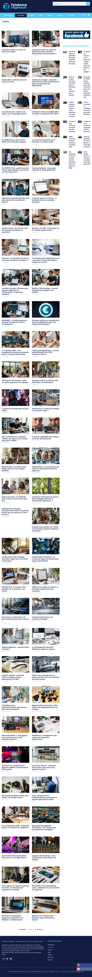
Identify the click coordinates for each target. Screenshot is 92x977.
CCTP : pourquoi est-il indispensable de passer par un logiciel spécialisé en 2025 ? (44, 797)
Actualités (20, 15)
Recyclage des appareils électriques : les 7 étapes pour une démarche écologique (44, 828)
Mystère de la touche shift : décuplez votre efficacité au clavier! (43, 918)
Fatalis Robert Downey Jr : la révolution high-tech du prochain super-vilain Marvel (45, 559)
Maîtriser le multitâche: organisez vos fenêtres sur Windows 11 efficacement (12, 918)
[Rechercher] (88, 4)
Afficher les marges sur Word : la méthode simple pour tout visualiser (45, 589)
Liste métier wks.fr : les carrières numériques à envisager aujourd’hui (88, 158)
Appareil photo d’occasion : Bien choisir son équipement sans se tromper (45, 707)
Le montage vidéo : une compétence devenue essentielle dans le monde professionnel (15, 352)
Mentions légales (54, 971)
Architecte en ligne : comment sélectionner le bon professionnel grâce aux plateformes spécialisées (45, 83)
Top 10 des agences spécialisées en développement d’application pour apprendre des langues (74, 58)
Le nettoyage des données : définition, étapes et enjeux (43, 648)
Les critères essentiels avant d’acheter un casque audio (43, 141)
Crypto (31, 15)
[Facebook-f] (82, 15)
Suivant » (40, 929)
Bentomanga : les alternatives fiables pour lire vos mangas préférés (14, 469)
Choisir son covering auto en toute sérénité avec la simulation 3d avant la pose (45, 677)
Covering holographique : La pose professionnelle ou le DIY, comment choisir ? (45, 352)
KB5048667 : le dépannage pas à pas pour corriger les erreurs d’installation (14, 322)
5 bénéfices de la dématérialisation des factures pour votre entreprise (14, 707)
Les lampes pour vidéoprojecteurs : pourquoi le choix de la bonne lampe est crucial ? (45, 260)
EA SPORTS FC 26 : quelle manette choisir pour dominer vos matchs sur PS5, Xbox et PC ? (15, 170)
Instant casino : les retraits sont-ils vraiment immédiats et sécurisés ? (15, 230)
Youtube (71, 15)
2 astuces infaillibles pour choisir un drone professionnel (45, 438)
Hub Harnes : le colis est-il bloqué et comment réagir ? (45, 409)
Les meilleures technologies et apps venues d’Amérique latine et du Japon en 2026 (73, 160)
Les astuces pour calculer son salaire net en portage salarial (14, 113)
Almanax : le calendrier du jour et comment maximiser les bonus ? (15, 259)
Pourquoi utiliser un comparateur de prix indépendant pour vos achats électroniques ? (45, 322)
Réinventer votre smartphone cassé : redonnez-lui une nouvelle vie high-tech (45, 888)
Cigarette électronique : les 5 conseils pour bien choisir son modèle (44, 858)
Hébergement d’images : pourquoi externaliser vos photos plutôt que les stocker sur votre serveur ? (15, 512)
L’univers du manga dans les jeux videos (15, 409)
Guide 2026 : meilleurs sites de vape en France (14, 81)
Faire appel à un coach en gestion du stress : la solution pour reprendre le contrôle (15, 888)
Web (40, 15)
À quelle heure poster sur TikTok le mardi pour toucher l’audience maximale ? (45, 529)
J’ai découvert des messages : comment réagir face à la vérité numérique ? (14, 559)
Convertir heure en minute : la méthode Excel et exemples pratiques (44, 200)
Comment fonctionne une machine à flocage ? (42, 618)
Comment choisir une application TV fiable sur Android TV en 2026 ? (45, 113)
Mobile (50, 15)
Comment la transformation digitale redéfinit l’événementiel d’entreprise (15, 767)
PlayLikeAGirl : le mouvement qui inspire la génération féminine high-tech (45, 469)
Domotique (8, 15)
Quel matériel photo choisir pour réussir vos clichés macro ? (15, 796)
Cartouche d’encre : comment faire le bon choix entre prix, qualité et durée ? (44, 767)
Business (60, 15)
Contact (45, 971)
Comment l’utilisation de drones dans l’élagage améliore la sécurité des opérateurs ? (45, 499)
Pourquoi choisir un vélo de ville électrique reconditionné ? (45, 381)
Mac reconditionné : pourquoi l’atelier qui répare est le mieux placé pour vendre (15, 439)
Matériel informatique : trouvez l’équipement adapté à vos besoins (45, 290)
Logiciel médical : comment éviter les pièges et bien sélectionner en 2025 (13, 677)
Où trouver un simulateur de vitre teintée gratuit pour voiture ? (15, 619)
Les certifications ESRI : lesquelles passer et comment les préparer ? (15, 827)
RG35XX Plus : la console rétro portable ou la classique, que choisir (14, 589)
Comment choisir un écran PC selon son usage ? (14, 51)
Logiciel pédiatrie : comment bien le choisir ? (15, 648)
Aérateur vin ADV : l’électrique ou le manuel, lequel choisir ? (45, 229)
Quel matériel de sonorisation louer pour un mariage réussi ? (14, 857)
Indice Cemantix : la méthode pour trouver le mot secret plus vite (14, 499)
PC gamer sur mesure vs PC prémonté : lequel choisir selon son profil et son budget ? (87, 62)
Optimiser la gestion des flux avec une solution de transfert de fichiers (15, 200)
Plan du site (65, 971)
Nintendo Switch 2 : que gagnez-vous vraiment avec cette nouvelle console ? (15, 737)
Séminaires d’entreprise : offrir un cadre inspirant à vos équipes (15, 381)
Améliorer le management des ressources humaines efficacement (44, 737)
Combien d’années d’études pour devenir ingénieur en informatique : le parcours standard (15, 291)
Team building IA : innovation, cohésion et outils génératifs (44, 169)
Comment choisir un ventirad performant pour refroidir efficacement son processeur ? (44, 52)
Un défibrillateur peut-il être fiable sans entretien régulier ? (14, 141)
